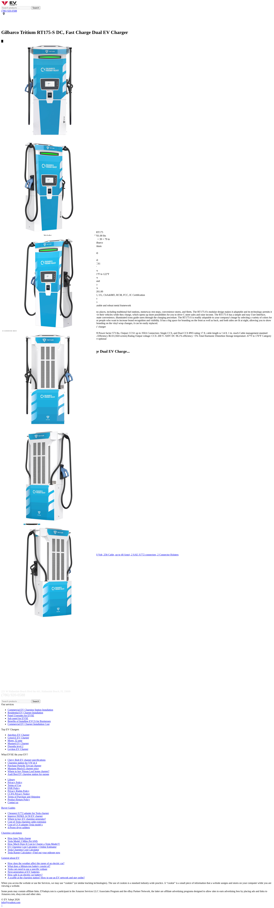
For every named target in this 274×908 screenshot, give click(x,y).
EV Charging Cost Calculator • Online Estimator (32, 846)
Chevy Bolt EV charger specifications (27, 760)
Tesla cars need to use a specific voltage (27, 869)
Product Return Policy (19, 799)
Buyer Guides (8, 807)
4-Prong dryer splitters (19, 827)
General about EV (10, 858)
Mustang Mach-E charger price (23, 768)
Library (11, 779)
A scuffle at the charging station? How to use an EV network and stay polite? (46, 877)
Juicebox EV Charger (18, 735)
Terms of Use (14, 785)
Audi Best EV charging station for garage (28, 774)
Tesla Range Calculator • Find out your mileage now (34, 852)
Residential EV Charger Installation (25, 712)
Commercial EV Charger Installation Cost (28, 724)
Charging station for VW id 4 (22, 762)
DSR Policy (14, 788)
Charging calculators (11, 833)
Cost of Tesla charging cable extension (27, 821)
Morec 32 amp (15, 740)
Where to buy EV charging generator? (27, 819)
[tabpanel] (137, 91)
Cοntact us (13, 802)
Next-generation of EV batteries (23, 872)
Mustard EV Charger (18, 743)
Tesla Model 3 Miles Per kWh (23, 841)
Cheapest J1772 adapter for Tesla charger (28, 813)
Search (36, 8)
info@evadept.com (10, 902)
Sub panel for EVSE (18, 718)
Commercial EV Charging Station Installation (30, 709)
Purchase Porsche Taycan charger (24, 765)
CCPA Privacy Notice (19, 794)
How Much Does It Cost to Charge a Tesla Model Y (34, 844)
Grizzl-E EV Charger (18, 737)
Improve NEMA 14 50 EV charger (25, 816)
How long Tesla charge (19, 838)
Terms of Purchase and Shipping (24, 796)
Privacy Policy (15, 782)
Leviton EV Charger (18, 749)
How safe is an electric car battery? (25, 874)
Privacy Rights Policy (18, 791)
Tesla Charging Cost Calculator (23, 849)
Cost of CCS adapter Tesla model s (25, 824)
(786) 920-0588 (9, 11)
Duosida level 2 (15, 746)
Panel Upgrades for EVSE (21, 715)
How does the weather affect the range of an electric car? (36, 863)
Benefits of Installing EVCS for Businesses (29, 721)
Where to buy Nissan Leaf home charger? (28, 771)
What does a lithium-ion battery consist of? (29, 866)
